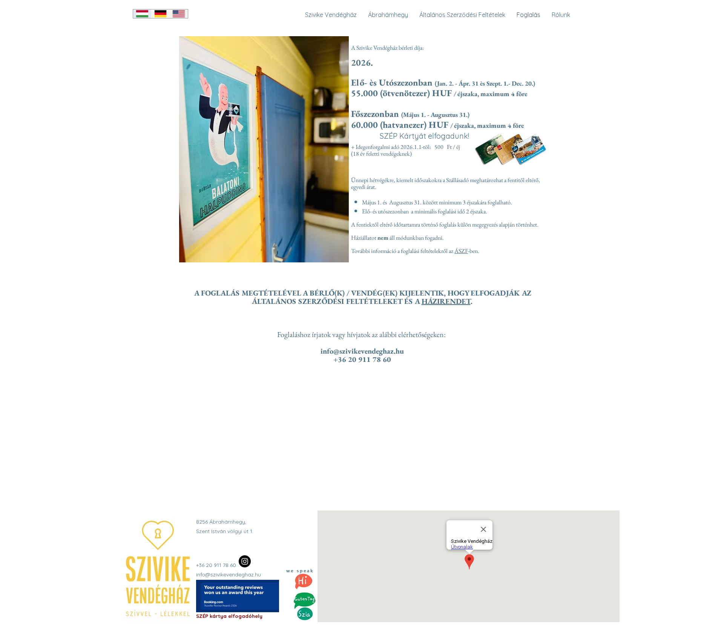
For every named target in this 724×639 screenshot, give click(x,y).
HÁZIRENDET (446, 301)
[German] (160, 13)
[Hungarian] (142, 13)
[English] (178, 13)
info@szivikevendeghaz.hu (362, 351)
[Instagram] (245, 561)
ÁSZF (461, 251)
